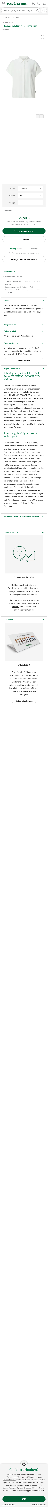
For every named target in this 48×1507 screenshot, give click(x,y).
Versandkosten (35, 221)
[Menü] (4, 3)
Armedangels (27, 336)
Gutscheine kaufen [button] (24, 701)
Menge (12, 202)
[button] (43, 37)
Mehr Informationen (39, 1505)
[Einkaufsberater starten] (44, 10)
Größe (12, 195)
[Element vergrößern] (42, 116)
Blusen (16, 18)
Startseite (6, 18)
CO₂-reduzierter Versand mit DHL (24, 224)
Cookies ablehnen (8, 1505)
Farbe (12, 188)
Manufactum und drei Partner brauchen (22, 1474)
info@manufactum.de (24, 610)
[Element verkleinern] (38, 116)
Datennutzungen (9, 1480)
